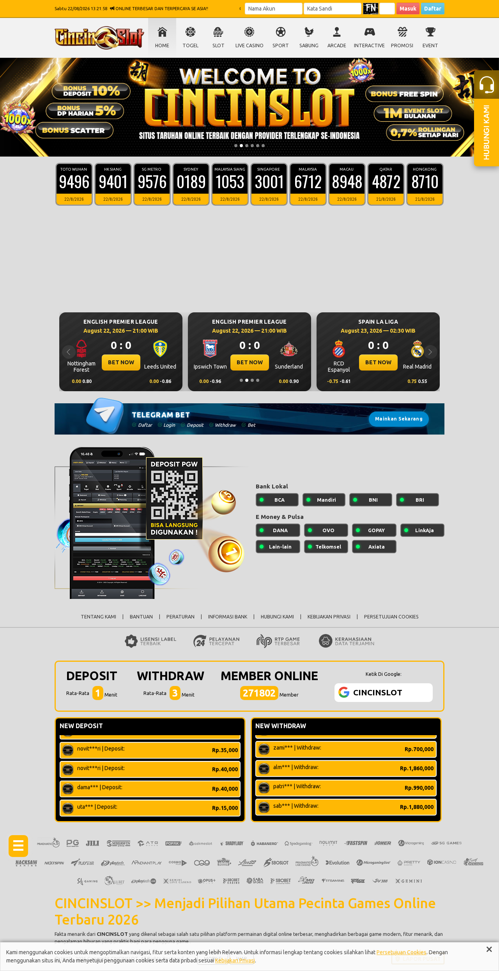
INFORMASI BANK (227, 616)
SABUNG (309, 45)
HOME (162, 45)
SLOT (218, 45)
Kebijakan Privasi (235, 960)
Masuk (408, 8)
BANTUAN (141, 616)
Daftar (432, 8)
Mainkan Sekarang (399, 418)
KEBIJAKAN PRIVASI (329, 616)
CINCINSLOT (112, 934)
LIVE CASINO (249, 45)
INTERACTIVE (369, 45)
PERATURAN (180, 616)
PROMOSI (402, 45)
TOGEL (190, 45)
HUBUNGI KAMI (277, 616)
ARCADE (336, 45)
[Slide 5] (257, 145)
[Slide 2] (241, 145)
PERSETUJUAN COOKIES (391, 616)
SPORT (281, 45)
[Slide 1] (235, 145)
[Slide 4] (252, 145)
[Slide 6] (263, 145)
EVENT (430, 45)
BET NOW (195, 362)
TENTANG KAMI (98, 616)
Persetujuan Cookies (401, 952)
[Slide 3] (246, 145)
